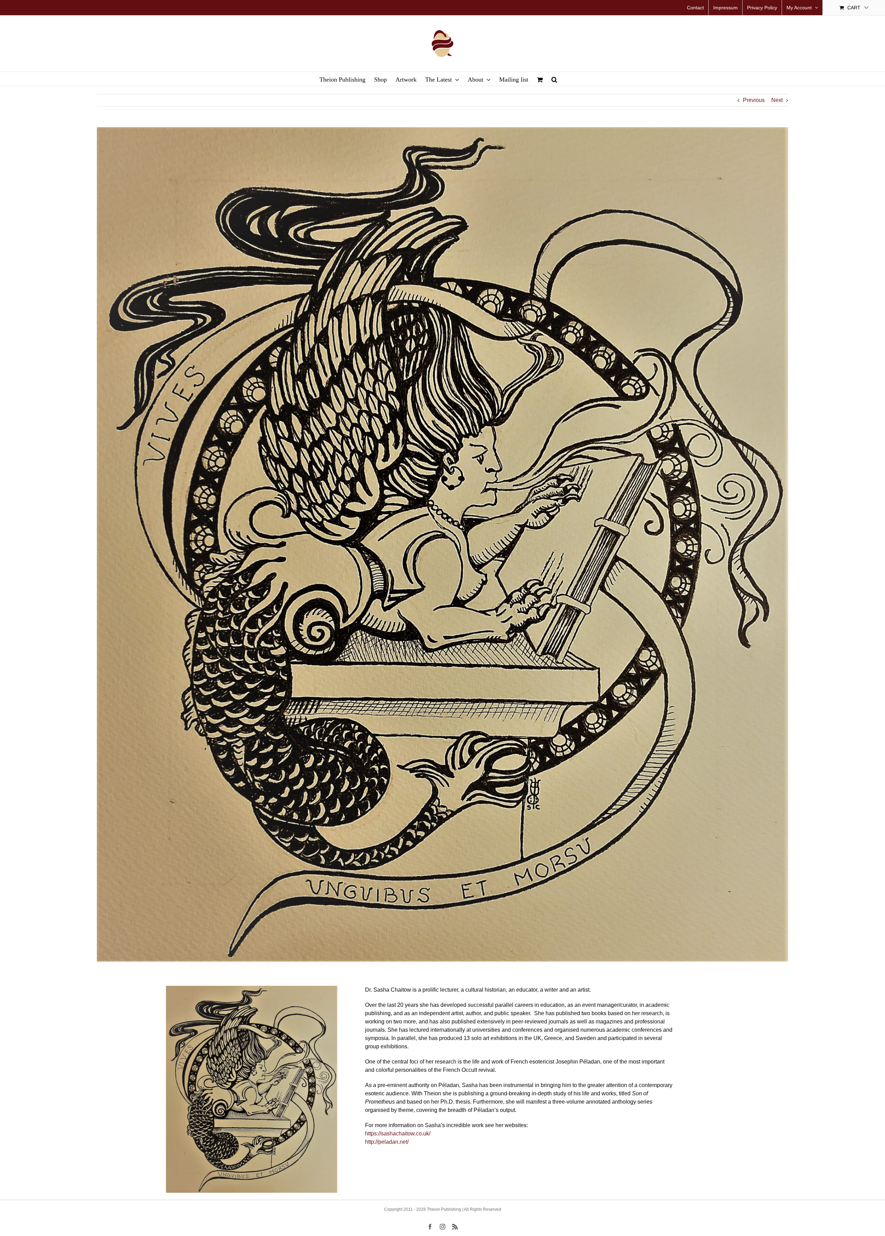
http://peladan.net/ (387, 1142)
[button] (554, 79)
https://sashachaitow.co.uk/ (397, 1133)
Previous (754, 100)
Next (777, 100)
